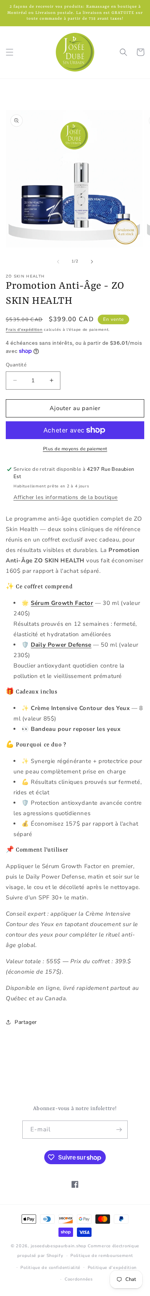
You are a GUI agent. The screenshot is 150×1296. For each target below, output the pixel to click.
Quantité (16, 364)
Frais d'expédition (24, 329)
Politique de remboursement (101, 1256)
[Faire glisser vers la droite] (91, 261)
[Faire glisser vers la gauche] (58, 261)
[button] (9, 52)
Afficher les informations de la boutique (65, 497)
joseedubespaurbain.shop (59, 1246)
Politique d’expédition (112, 1267)
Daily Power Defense (61, 645)
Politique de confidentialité (50, 1267)
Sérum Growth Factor (62, 603)
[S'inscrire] (118, 1130)
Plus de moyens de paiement (75, 449)
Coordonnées (79, 1279)
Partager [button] (26, 1022)
